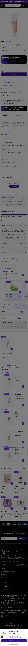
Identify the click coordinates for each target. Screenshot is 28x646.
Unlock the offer (14, 640)
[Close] (26, 631)
